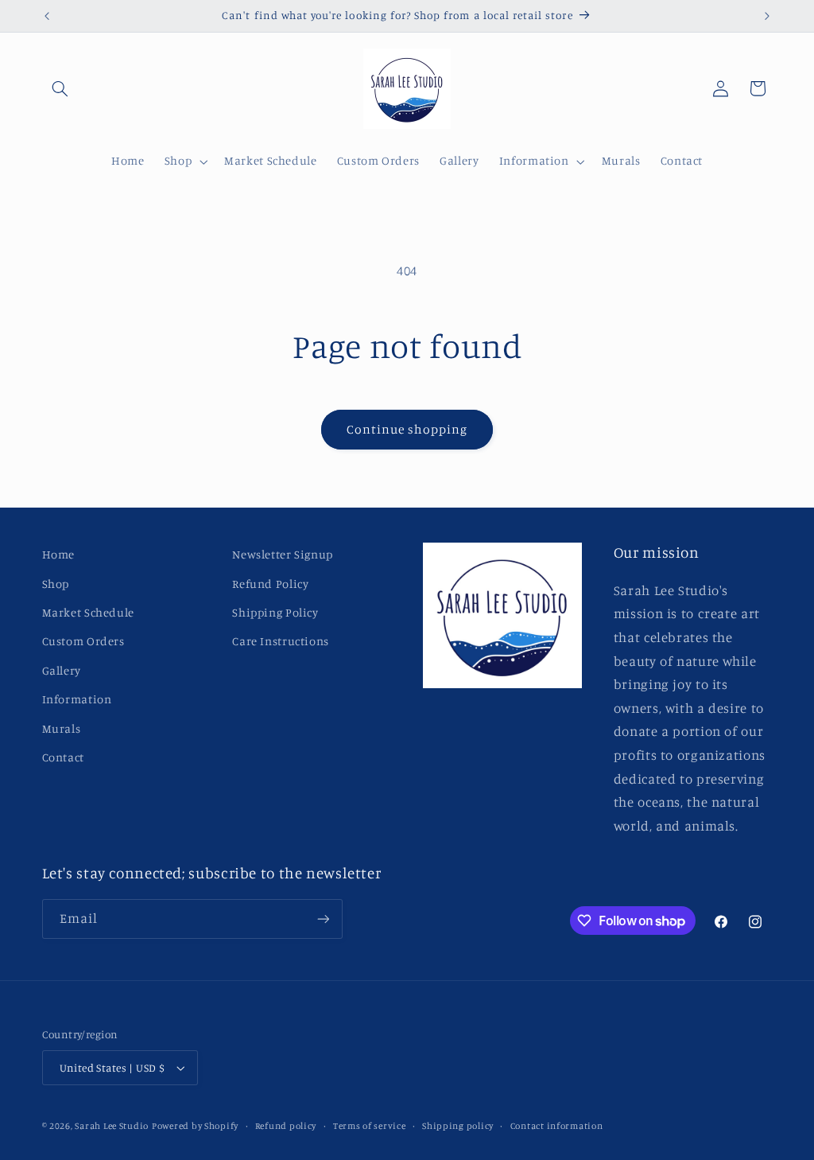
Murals (61, 728)
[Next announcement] (767, 16)
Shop (56, 583)
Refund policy (286, 1125)
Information (77, 699)
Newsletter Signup (282, 554)
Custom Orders (83, 641)
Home (59, 554)
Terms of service (369, 1125)
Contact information (556, 1125)
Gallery (61, 670)
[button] (60, 88)
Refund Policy (270, 583)
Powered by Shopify (195, 1125)
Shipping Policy (275, 612)
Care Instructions (280, 641)
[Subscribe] (322, 918)
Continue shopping (407, 429)
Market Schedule (88, 612)
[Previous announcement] (46, 16)
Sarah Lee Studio (112, 1125)
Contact (63, 757)
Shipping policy (458, 1125)
